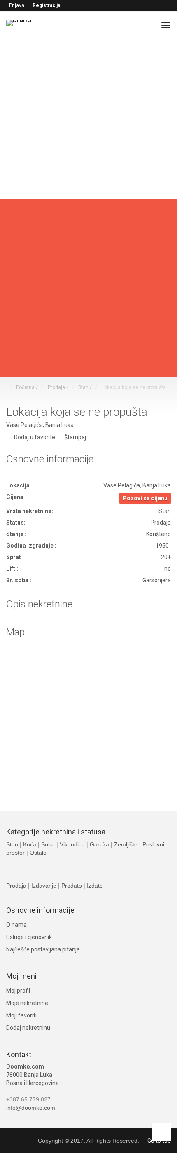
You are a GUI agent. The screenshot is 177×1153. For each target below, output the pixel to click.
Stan (13, 844)
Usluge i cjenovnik (29, 937)
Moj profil (18, 990)
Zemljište (126, 844)
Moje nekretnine (27, 1003)
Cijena (14, 322)
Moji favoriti (21, 1015)
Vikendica (72, 844)
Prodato (72, 885)
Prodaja (17, 885)
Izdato (95, 885)
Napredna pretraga (31, 205)
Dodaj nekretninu (28, 1027)
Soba (48, 844)
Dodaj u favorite (34, 437)
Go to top (159, 1140)
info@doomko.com (30, 1107)
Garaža (99, 844)
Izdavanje (44, 885)
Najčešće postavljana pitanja (43, 949)
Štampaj (74, 437)
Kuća (30, 844)
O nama (16, 924)
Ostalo (38, 852)
